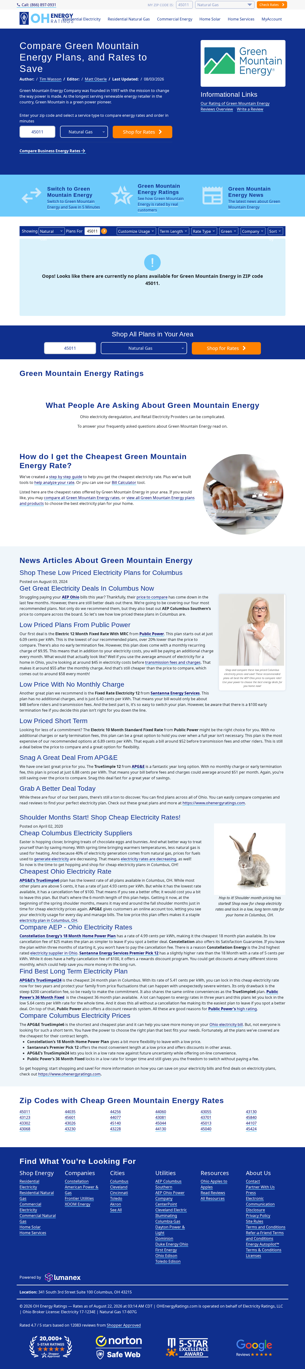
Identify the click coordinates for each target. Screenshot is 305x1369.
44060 (160, 1111)
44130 (160, 1128)
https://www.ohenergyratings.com (214, 803)
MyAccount (272, 19)
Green (226, 231)
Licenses (253, 1255)
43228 (115, 1128)
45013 (206, 1123)
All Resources (213, 1198)
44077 (115, 1117)
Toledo (116, 1198)
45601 (70, 1117)
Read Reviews (213, 1192)
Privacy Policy (258, 1215)
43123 (25, 1117)
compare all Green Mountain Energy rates (82, 497)
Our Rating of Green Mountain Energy (235, 103)
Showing (30, 231)
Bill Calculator (124, 482)
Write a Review (250, 109)
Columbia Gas (167, 1221)
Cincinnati (119, 1192)
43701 (206, 1117)
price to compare (152, 597)
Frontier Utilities (79, 1198)
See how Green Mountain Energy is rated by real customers (161, 204)
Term (171, 231)
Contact (253, 1181)
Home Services (241, 19)
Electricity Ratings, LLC (263, 1306)
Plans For (74, 231)
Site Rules (254, 1221)
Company (250, 231)
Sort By (273, 232)
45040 (206, 1128)
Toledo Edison (168, 1261)
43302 (25, 1123)
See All (116, 1209)
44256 (115, 1111)
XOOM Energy (77, 1204)
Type (202, 231)
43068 (25, 1128)
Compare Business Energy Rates (53, 151)
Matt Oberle (96, 79)
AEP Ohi (69, 597)
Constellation (77, 1181)
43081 (160, 1117)
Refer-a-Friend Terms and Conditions (265, 1235)
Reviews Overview (217, 109)
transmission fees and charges (173, 662)
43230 (70, 1128)
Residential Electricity (81, 19)
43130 (251, 1111)
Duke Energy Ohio (171, 1244)
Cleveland (118, 1187)
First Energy (166, 1249)
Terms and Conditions (265, 1227)
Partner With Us (260, 1187)
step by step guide (65, 476)
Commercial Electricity (30, 1207)
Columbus (119, 1181)
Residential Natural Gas (129, 19)
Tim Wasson (50, 79)
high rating (232, 1008)
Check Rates (269, 4)
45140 (115, 1123)
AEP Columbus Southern (168, 1184)
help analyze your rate (54, 482)
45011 (25, 1111)
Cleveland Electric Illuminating (171, 1212)
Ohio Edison (166, 1255)
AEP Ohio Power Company (170, 1195)
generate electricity (51, 859)
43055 (206, 1111)
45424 (251, 1128)
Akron (115, 1204)
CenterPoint (166, 1204)
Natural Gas (47, 232)
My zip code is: (161, 5)
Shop (139, 132)
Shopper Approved (124, 1325)
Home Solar (210, 19)
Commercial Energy (174, 19)
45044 (160, 1123)
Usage (134, 231)
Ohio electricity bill (226, 1024)
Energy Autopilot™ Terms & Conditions (263, 1247)
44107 (251, 1123)
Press (251, 1192)
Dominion (164, 1238)
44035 (70, 1111)
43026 (70, 1123)
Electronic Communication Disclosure (260, 1204)
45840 (251, 1117)
